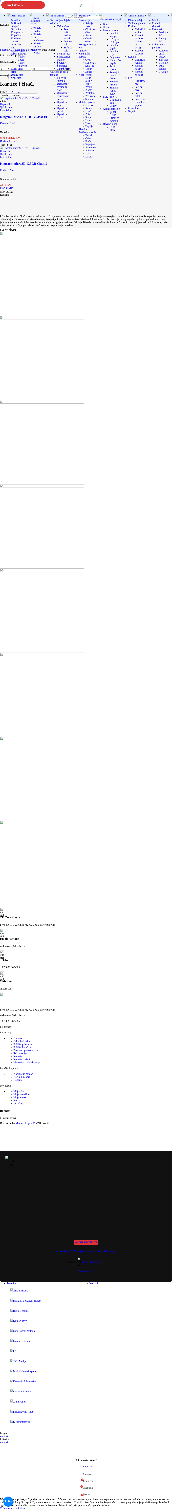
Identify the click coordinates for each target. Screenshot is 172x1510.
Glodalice (16, 29)
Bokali (88, 135)
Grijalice (132, 111)
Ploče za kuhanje (61, 79)
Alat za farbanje (111, 108)
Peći (130, 77)
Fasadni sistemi (111, 30)
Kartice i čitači (163, 52)
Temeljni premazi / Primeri (114, 75)
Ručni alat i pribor (17, 70)
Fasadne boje (114, 53)
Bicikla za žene (37, 45)
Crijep (106, 27)
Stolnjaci (90, 99)
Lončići (89, 111)
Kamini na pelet (139, 73)
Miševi (162, 56)
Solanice (89, 150)
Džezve (89, 105)
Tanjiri (88, 68)
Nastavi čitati (86, 1271)
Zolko (8, 1501)
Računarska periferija (158, 46)
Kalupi (89, 108)
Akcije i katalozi (86, 1242)
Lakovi (113, 105)
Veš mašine (63, 26)
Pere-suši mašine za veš (67, 34)
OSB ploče (112, 128)
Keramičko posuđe (84, 55)
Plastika (83, 129)
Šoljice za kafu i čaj (90, 64)
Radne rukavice (22, 64)
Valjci (113, 111)
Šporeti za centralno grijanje (140, 102)
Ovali (88, 59)
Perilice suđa (63, 53)
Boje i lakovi (110, 96)
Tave (88, 123)
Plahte (88, 89)
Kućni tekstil (85, 74)
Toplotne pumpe (136, 23)
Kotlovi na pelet (139, 52)
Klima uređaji (135, 20)
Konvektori (134, 108)
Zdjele (88, 71)
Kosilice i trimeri (16, 40)
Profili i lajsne (114, 68)
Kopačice (16, 35)
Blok (105, 24)
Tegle (88, 153)
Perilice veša (68, 43)
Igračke (83, 50)
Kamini (132, 56)
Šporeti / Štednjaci (62, 64)
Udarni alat (17, 74)
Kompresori (17, 32)
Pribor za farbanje (114, 119)
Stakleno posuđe (87, 132)
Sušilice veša (68, 49)
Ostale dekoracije (90, 40)
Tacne (88, 120)
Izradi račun (86, 1466)
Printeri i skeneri (156, 25)
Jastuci (88, 80)
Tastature (163, 62)
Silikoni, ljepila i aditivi (114, 90)
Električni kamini (140, 61)
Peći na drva (138, 88)
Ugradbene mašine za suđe (63, 86)
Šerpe (88, 117)
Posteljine (90, 93)
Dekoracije (84, 20)
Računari (157, 29)
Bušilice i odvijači (16, 25)
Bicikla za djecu (37, 30)
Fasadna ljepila (114, 47)
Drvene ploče (110, 123)
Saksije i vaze (89, 25)
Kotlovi (132, 26)
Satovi (88, 35)
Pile (13, 47)
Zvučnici (163, 71)
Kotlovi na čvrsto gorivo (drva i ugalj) (139, 41)
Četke (113, 114)
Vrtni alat (16, 77)
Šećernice (90, 147)
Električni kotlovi (140, 31)
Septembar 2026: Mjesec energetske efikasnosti (86, 1251)
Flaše (88, 141)
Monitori (156, 20)
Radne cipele (21, 58)
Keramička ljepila (115, 62)
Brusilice (15, 20)
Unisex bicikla (37, 51)
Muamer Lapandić (91, 1262)
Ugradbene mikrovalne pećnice (63, 96)
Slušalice (163, 59)
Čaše (88, 138)
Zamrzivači (63, 68)
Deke (88, 77)
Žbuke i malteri (114, 83)
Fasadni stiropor (114, 35)
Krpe (88, 83)
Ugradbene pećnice (63, 110)
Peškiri (89, 86)
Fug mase (115, 57)
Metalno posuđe (87, 102)
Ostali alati (16, 44)
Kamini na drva (139, 67)
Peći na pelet (138, 94)
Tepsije (89, 126)
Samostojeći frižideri (63, 58)
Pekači (88, 114)
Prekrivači (90, 96)
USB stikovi (162, 67)
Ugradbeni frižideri (62, 116)
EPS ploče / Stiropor (115, 41)
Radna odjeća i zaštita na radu (19, 52)
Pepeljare (90, 144)
